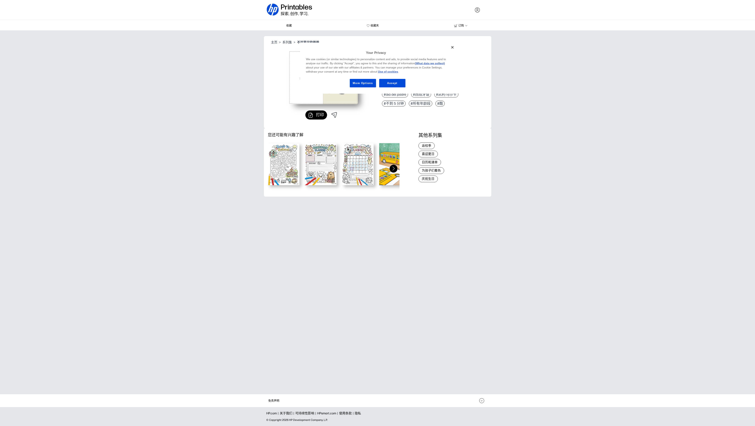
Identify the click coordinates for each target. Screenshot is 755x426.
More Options (363, 83)
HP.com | (273, 413)
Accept (392, 83)
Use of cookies (388, 71)
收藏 (289, 25)
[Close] (452, 47)
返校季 (426, 146)
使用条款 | (347, 413)
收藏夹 (374, 25)
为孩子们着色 (431, 170)
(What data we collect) (430, 63)
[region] (379, 68)
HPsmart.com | (328, 413)
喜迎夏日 (428, 154)
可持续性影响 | (306, 413)
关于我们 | (287, 413)
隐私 (358, 413)
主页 (274, 42)
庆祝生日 (428, 179)
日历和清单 (430, 162)
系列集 (287, 42)
